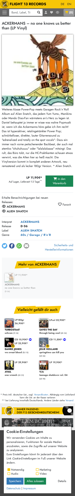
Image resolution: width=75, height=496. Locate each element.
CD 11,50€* (56, 339)
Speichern (15, 481)
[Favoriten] (51, 12)
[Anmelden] (46, 12)
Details (62, 481)
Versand (69, 400)
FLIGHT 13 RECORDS (28, 4)
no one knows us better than (20, 286)
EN (69, 4)
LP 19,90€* (55, 362)
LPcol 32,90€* (57, 320)
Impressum (29, 488)
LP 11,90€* (21, 275)
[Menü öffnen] (5, 12)
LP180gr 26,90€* (20, 321)
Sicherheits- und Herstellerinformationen (59, 247)
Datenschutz (14, 488)
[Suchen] (39, 12)
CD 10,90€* (22, 339)
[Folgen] (57, 12)
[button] (4, 246)
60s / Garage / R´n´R (36, 235)
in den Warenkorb (59, 181)
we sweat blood (13, 351)
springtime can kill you (51, 351)
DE (62, 4)
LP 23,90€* (21, 343)
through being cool (49, 331)
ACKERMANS (30, 222)
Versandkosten (41, 394)
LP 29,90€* (21, 362)
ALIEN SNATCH (31, 230)
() (71, 12)
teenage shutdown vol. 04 (53, 373)
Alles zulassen (35, 481)
